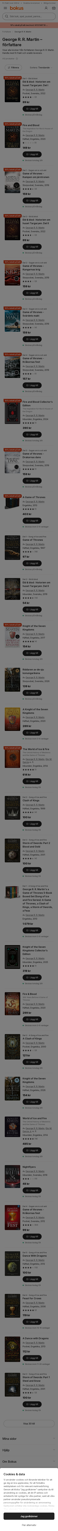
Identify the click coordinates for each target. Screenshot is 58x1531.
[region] (29, 1499)
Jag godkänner (29, 1516)
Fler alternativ (29, 1525)
